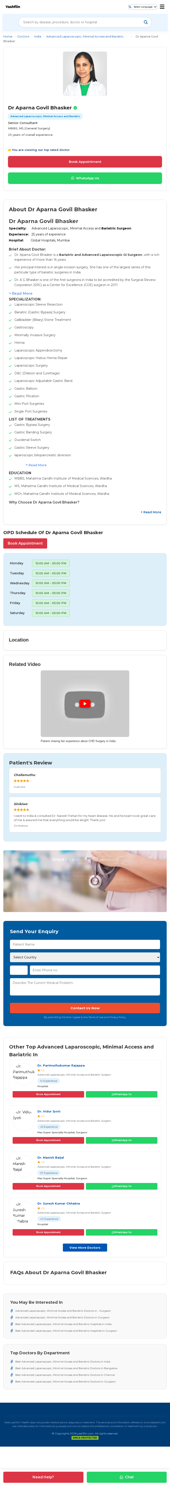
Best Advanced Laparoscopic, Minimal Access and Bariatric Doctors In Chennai (65, 1374)
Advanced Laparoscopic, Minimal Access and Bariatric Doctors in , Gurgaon (63, 1310)
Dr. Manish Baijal (50, 1157)
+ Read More (151, 512)
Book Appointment (85, 162)
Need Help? (43, 1477)
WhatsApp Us (87, 178)
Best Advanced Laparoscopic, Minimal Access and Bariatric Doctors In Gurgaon (65, 1381)
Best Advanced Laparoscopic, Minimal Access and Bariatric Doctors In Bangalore (66, 1368)
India (37, 36)
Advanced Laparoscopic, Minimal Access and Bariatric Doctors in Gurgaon (62, 1317)
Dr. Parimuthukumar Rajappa (61, 1065)
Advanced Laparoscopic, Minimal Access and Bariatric (85, 36)
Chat (129, 1477)
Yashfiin (13, 7)
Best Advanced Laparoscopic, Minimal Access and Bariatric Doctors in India (62, 1361)
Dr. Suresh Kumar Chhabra (58, 1203)
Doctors (23, 36)
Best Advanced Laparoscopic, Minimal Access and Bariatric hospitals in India (63, 1324)
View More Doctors (85, 1247)
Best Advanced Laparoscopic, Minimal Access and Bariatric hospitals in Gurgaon (66, 1330)
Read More (22, 293)
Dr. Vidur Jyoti (48, 1111)
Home (7, 36)
